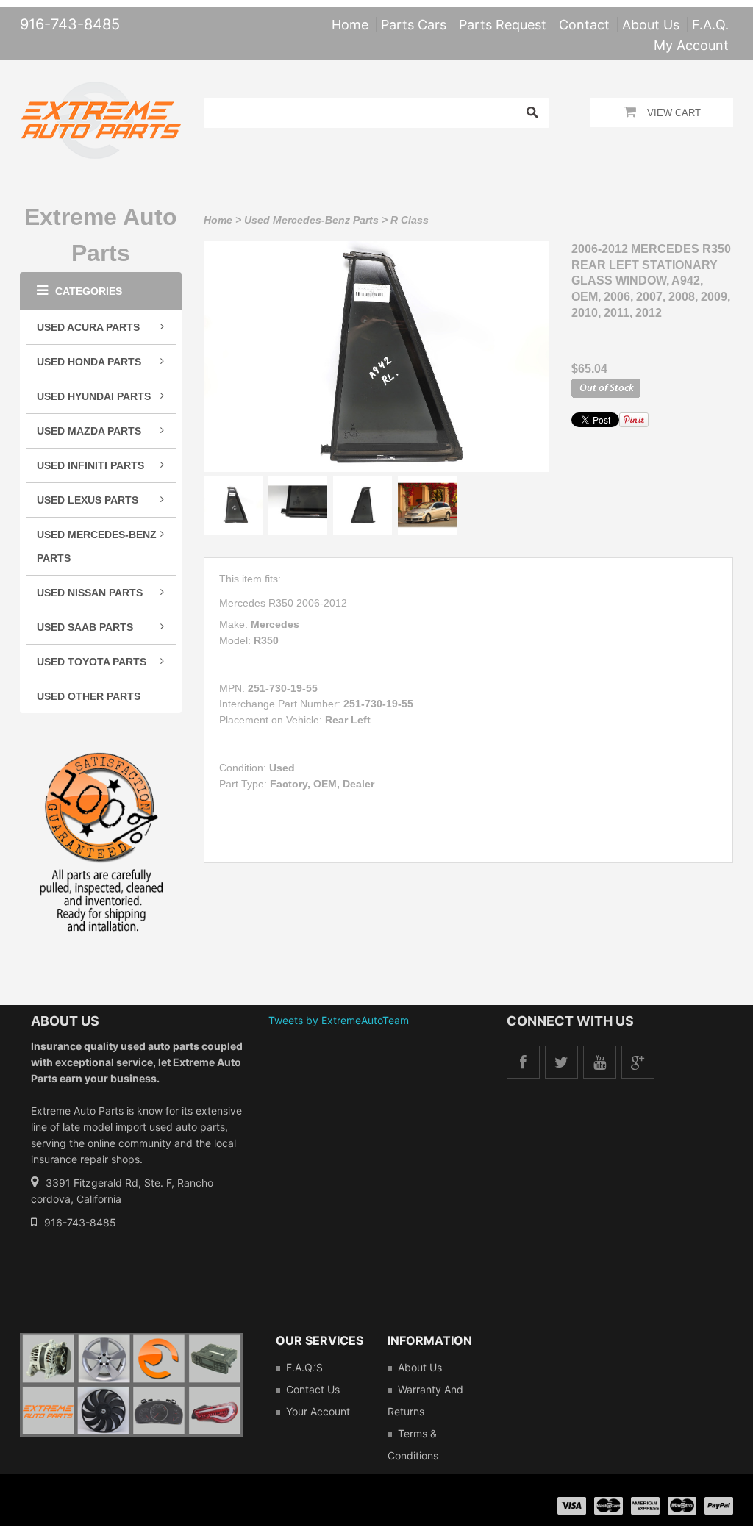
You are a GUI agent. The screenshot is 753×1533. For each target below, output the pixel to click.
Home (218, 220)
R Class (409, 220)
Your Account (318, 1411)
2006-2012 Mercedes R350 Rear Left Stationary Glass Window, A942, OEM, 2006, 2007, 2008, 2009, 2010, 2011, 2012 (651, 280)
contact (584, 24)
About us (420, 1367)
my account (691, 45)
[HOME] (101, 91)
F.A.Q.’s (304, 1367)
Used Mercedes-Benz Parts (311, 220)
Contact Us (313, 1389)
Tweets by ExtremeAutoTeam (338, 1020)
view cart (674, 112)
